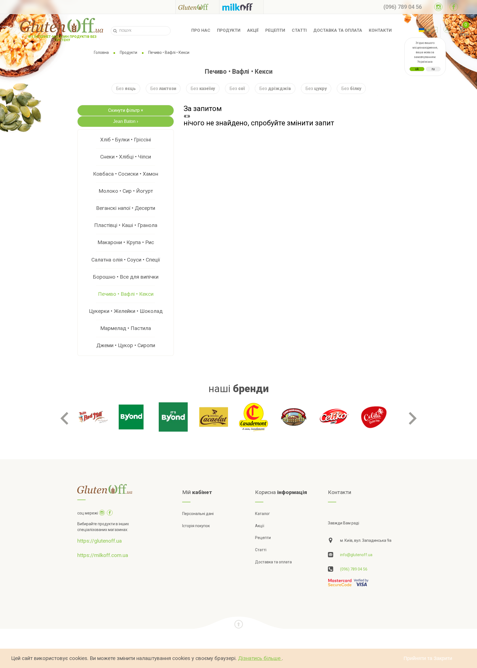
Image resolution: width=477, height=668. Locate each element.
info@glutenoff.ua (356, 555)
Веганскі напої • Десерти (125, 208)
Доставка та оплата (337, 30)
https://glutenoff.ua (99, 541)
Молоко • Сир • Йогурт (126, 191)
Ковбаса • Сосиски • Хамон (125, 174)
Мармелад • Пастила (125, 328)
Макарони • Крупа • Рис (125, 242)
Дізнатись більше (260, 658)
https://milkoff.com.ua (102, 555)
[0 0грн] (456, 30)
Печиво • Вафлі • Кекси (125, 294)
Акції (253, 30)
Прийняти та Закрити (428, 658)
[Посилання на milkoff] (241, 7)
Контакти (380, 30)
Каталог (262, 513)
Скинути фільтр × (125, 110)
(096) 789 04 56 (353, 569)
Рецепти (275, 30)
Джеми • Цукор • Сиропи (125, 345)
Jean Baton (125, 121)
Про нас (200, 30)
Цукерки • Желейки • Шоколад (126, 311)
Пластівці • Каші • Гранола (125, 225)
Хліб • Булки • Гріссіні (125, 139)
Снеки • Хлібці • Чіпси (125, 157)
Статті (299, 30)
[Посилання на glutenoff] (197, 7)
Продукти (228, 30)
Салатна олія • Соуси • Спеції (125, 260)
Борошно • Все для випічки (125, 277)
